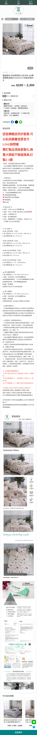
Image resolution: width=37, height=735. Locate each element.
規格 (4, 96)
